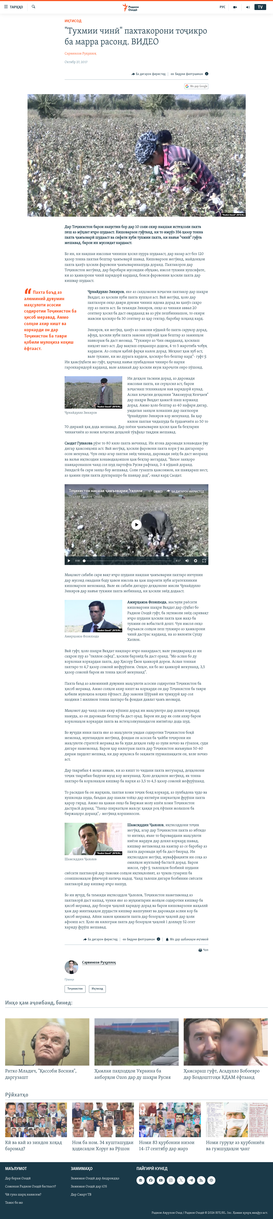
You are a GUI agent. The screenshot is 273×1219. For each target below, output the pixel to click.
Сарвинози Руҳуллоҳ (80, 53)
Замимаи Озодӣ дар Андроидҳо (95, 1178)
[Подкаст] (211, 1180)
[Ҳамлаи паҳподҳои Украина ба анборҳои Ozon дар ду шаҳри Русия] (136, 1042)
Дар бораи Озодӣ (18, 1178)
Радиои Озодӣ (91, 496)
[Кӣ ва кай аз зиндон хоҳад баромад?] (36, 1119)
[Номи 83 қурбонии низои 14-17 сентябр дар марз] (170, 1119)
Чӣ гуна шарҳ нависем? (23, 1194)
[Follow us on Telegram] (191, 1180)
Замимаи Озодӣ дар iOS (89, 1186)
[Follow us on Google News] (140, 1180)
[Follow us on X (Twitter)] (181, 1180)
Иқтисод (73, 21)
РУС (222, 7)
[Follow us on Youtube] (161, 1180)
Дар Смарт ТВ (81, 1194)
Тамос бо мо (14, 1203)
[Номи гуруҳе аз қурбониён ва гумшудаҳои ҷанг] (237, 1119)
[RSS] (201, 1180)
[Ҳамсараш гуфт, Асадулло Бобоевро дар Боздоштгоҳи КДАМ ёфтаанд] (226, 1042)
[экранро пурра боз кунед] (204, 560)
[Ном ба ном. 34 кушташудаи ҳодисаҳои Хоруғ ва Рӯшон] (103, 1119)
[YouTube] (235, 7)
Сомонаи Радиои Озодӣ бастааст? (30, 1186)
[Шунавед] (248, 7)
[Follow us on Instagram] (171, 1180)
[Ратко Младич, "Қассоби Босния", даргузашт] (47, 1042)
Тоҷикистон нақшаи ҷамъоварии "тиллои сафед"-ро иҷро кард (124, 491)
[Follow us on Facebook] (151, 1180)
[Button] (149, 74)
